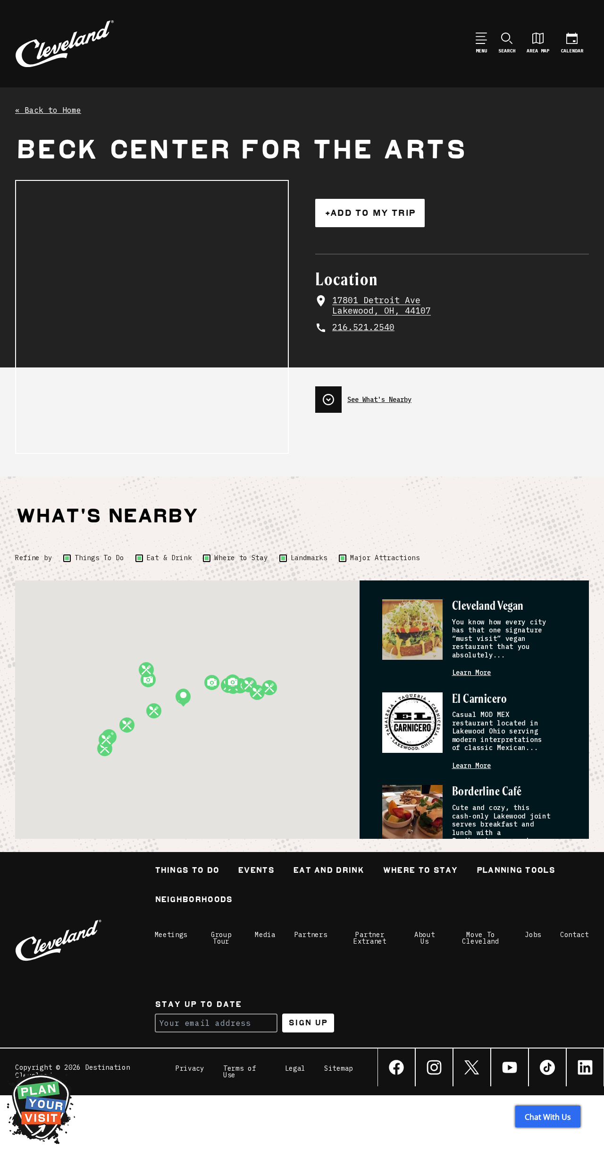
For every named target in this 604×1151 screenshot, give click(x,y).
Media (265, 934)
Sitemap (338, 1069)
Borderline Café (487, 792)
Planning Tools (516, 871)
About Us (424, 938)
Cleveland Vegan (488, 606)
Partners (310, 934)
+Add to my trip (370, 212)
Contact (574, 934)
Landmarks (309, 558)
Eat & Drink (169, 558)
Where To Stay (420, 871)
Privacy (190, 1069)
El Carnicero (479, 699)
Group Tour (221, 938)
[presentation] (452, 396)
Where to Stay (241, 558)
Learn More (471, 673)
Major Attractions (385, 558)
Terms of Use (239, 1071)
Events (256, 871)
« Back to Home (48, 110)
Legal (295, 1069)
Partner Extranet (369, 938)
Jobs (533, 934)
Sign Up (307, 1023)
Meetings (171, 934)
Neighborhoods (194, 900)
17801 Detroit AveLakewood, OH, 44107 (381, 305)
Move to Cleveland (480, 938)
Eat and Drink (328, 871)
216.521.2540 (363, 327)
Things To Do (99, 558)
